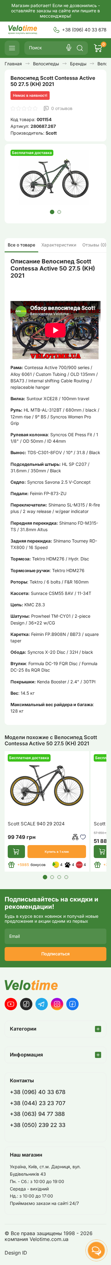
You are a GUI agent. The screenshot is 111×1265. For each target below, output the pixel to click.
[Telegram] (41, 1004)
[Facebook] (72, 1004)
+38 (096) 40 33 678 (84, 30)
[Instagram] (57, 1004)
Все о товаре (21, 244)
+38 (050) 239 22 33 (37, 1125)
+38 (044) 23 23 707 (37, 1103)
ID (24, 1253)
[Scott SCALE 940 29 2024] (47, 785)
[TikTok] (26, 1004)
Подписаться (55, 953)
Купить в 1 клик (57, 851)
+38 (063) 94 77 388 (37, 1114)
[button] (52, 212)
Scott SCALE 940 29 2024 (36, 824)
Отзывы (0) (94, 244)
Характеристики (58, 244)
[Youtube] (11, 1004)
